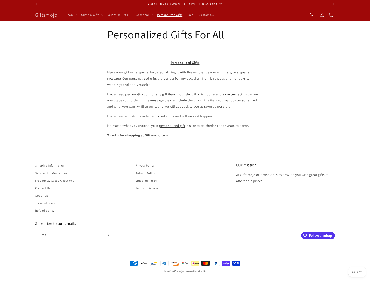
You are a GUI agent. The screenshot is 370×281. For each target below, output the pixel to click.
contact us (166, 116)
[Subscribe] (107, 235)
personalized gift (172, 125)
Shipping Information (50, 165)
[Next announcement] (333, 4)
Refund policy (44, 210)
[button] (71, 14)
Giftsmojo (178, 271)
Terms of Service (46, 203)
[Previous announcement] (36, 4)
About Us (41, 196)
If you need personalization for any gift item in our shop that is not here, (163, 94)
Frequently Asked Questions (54, 181)
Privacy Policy (145, 165)
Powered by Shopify (195, 271)
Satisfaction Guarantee (51, 173)
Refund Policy (145, 173)
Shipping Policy (146, 181)
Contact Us (42, 188)
